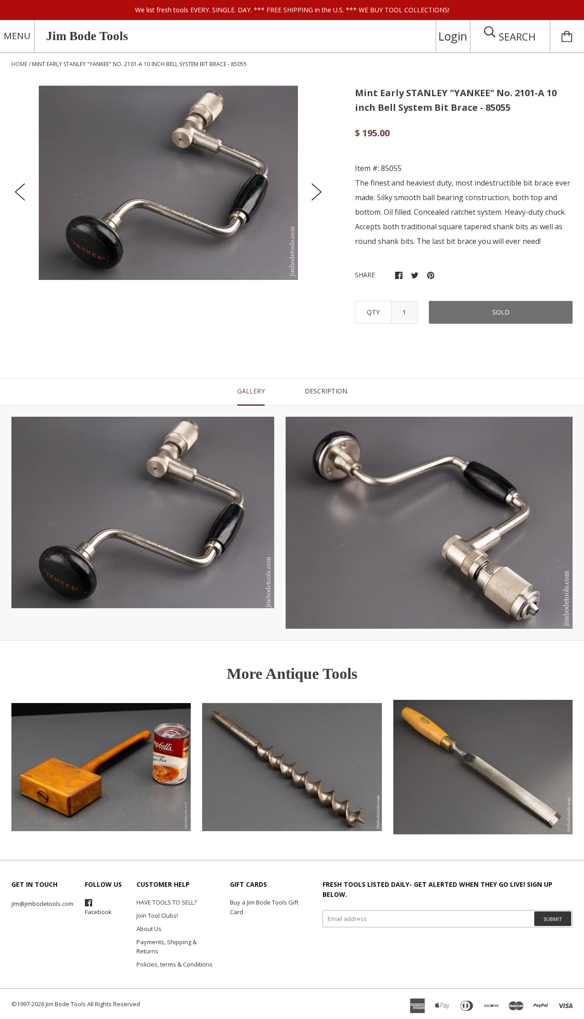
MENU (17, 36)
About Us (149, 929)
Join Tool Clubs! (157, 915)
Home (19, 64)
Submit (552, 919)
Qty (373, 312)
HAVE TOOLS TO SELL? (166, 902)
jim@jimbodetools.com (42, 904)
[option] (168, 183)
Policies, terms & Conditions (174, 964)
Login (452, 36)
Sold (501, 312)
